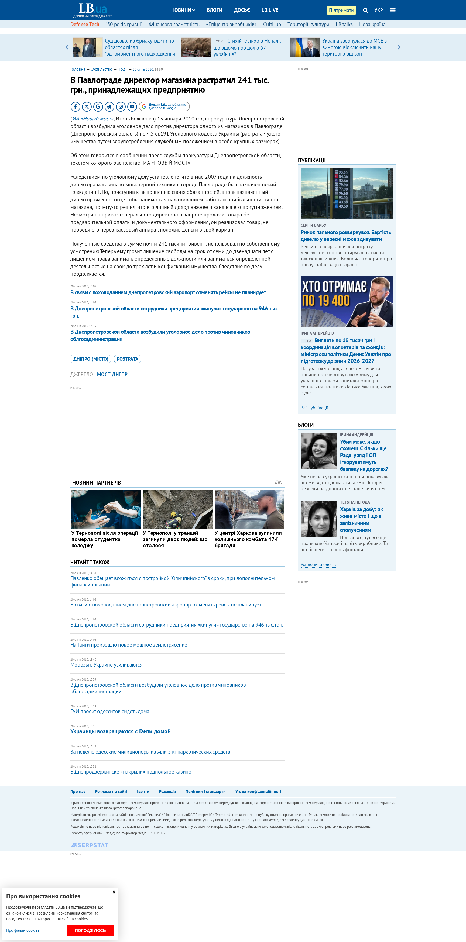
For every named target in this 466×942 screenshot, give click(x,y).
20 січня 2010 (143, 69)
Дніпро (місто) (90, 359)
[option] (124, 47)
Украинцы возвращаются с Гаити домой (120, 731)
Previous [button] (67, 47)
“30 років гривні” (124, 24)
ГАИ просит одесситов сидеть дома (109, 711)
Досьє (242, 10)
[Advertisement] (177, 429)
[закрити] (114, 892)
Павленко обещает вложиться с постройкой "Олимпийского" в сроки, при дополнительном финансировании (172, 581)
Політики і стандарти (206, 791)
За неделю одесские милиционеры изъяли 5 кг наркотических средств (150, 751)
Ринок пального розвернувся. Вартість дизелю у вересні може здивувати (345, 236)
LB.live (270, 10)
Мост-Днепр (112, 374)
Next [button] (399, 47)
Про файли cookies (22, 930)
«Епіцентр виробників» (231, 24)
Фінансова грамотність (174, 24)
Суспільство (101, 69)
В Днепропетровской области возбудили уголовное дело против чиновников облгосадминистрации (160, 335)
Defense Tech (84, 24)
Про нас (77, 791)
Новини (181, 10)
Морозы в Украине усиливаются (106, 664)
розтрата (127, 359)
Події (123, 69)
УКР (379, 10)
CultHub (272, 24)
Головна (77, 69)
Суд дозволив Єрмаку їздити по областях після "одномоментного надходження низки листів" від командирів (140, 50)
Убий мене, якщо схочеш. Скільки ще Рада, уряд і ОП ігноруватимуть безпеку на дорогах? (364, 455)
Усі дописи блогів (318, 564)
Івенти (143, 791)
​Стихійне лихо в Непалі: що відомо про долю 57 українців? (247, 47)
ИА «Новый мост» (93, 118)
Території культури (308, 24)
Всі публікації (314, 408)
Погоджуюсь (90, 930)
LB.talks (344, 24)
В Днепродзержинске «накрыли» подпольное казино (130, 771)
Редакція (167, 791)
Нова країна (372, 24)
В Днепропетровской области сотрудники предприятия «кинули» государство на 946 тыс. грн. (174, 312)
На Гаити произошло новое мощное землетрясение (128, 644)
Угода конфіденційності (258, 791)
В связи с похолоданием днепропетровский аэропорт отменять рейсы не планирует (168, 292)
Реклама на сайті (111, 791)
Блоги (214, 10)
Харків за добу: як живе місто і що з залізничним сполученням (361, 519)
